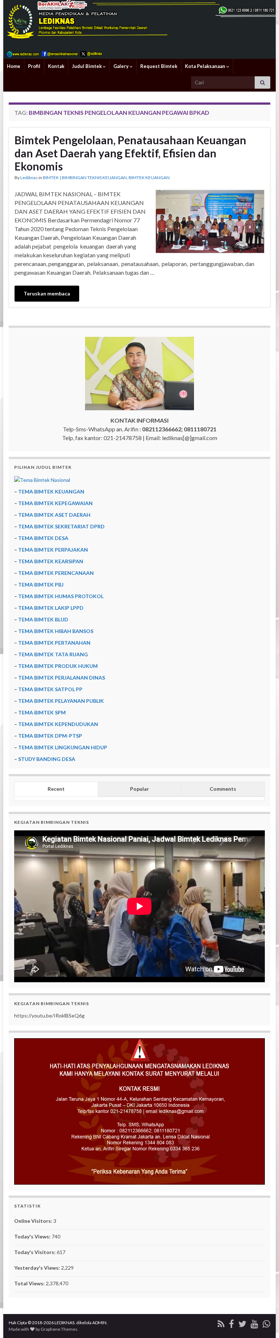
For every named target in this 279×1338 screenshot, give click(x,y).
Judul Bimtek (87, 66)
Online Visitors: (33, 1221)
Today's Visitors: (35, 1252)
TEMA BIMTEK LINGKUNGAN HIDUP (62, 747)
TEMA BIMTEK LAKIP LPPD (51, 608)
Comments (223, 789)
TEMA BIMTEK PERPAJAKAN (53, 550)
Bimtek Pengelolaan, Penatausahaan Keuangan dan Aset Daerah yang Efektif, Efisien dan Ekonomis (130, 153)
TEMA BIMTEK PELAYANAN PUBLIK (61, 701)
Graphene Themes (59, 1329)
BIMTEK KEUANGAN (149, 177)
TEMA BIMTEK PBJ (41, 584)
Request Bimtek (158, 66)
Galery (121, 66)
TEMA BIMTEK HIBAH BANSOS (55, 631)
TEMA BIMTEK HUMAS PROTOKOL (61, 596)
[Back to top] (263, 1322)
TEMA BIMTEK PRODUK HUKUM (58, 666)
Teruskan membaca (47, 293)
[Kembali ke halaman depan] (139, 29)
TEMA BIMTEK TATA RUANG (53, 654)
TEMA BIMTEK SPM (42, 712)
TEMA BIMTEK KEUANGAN (51, 491)
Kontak (56, 66)
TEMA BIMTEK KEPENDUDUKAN (58, 724)
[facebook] (231, 1322)
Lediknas (29, 177)
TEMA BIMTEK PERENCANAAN (56, 573)
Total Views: (30, 1283)
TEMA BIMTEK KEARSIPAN (50, 561)
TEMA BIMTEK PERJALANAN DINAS (61, 677)
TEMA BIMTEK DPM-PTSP (50, 736)
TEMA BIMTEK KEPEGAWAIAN (55, 503)
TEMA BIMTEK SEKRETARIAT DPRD (61, 526)
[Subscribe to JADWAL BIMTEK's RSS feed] (221, 1322)
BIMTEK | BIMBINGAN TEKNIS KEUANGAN (85, 177)
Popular (139, 789)
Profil (34, 66)
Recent (56, 789)
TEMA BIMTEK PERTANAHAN (54, 643)
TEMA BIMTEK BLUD (43, 619)
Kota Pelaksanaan (205, 66)
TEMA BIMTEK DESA (43, 538)
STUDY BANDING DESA (46, 759)
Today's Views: (33, 1236)
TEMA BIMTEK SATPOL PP (50, 689)
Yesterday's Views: (37, 1268)
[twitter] (242, 1322)
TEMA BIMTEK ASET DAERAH (54, 515)
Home (13, 66)
